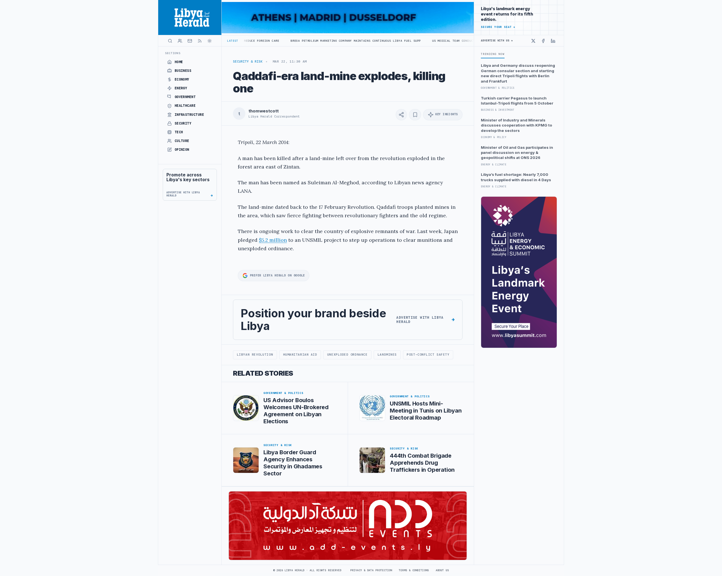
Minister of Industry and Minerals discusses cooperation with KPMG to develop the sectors (516, 125)
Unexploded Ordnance (347, 354)
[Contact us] (190, 41)
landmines (387, 354)
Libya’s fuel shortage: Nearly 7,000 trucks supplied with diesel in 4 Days (516, 177)
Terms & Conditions (414, 570)
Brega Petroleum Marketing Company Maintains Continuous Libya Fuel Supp (323, 41)
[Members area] (180, 41)
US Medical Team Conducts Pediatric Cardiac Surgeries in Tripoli (458, 41)
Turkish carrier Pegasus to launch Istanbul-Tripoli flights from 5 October (517, 100)
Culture (182, 141)
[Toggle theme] (209, 41)
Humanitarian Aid (300, 354)
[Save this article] (415, 114)
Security (183, 123)
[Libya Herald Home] (189, 17)
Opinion (182, 150)
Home (179, 62)
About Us (442, 570)
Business (183, 71)
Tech (179, 132)
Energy (181, 88)
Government (185, 97)
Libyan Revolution (255, 354)
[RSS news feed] (200, 41)
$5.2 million (273, 240)
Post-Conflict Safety (428, 354)
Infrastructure (189, 115)
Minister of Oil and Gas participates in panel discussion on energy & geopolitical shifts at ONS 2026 (517, 152)
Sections (172, 53)
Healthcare (185, 106)
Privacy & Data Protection (371, 570)
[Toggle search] (170, 41)
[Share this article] (401, 114)
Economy (182, 79)
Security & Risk (248, 61)
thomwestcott (263, 111)
